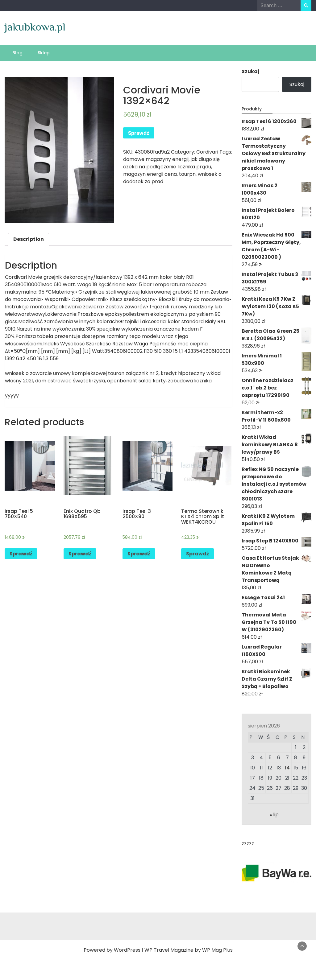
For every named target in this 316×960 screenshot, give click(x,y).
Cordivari (207, 151)
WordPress (127, 950)
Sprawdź (138, 133)
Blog (17, 53)
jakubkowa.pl (35, 27)
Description (28, 239)
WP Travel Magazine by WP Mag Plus (188, 950)
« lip (274, 814)
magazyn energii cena (150, 174)
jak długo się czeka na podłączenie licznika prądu (171, 163)
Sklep (44, 53)
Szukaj (250, 71)
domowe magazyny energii (156, 159)
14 (287, 767)
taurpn (187, 174)
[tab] (28, 239)
